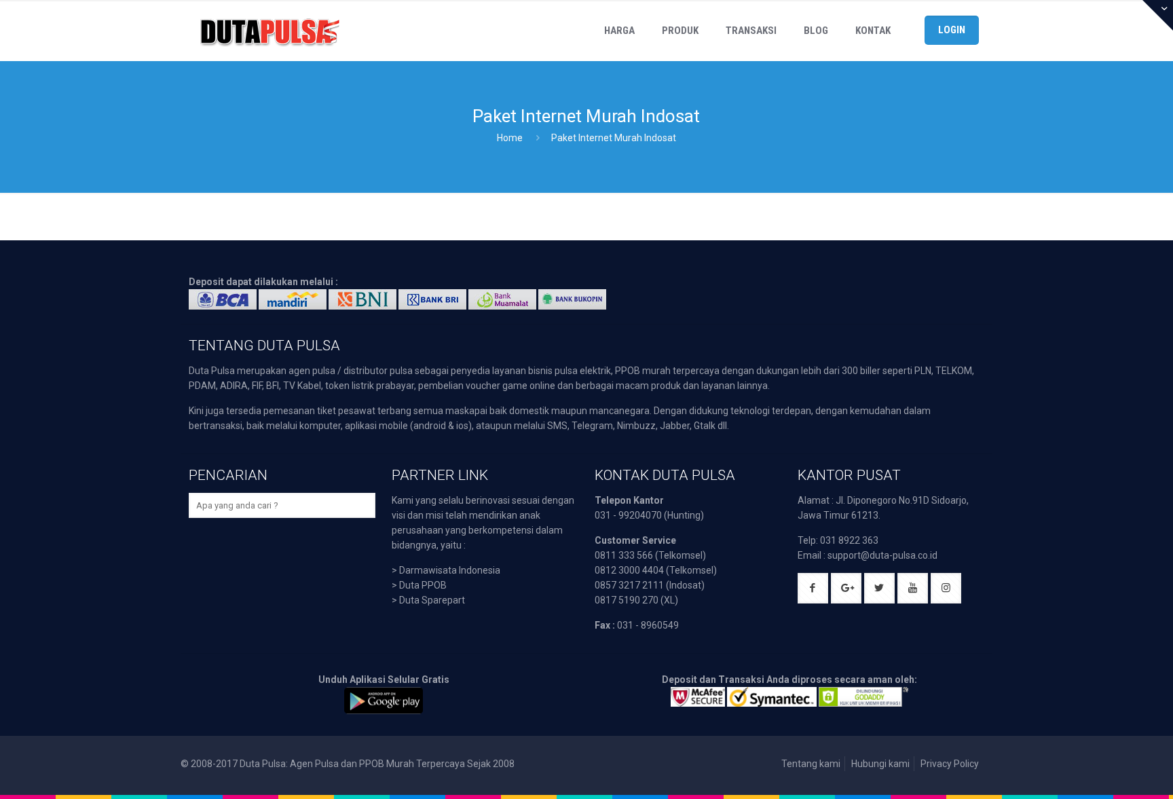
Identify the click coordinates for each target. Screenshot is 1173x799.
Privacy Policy (949, 763)
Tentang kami (810, 763)
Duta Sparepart (432, 600)
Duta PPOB (423, 585)
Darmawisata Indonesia (449, 570)
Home (510, 137)
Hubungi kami (880, 763)
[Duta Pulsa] (269, 30)
